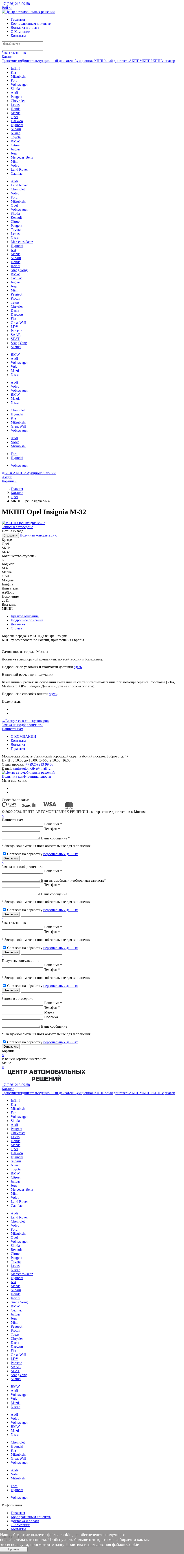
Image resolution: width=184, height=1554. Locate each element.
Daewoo (17, 121)
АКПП (134, 61)
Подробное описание (27, 620)
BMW (15, 141)
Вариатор (167, 61)
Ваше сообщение (54, 894)
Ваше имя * (53, 824)
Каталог (8, 57)
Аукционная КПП (88, 61)
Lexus (15, 105)
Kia (13, 72)
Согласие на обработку (42, 854)
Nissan (15, 133)
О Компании (20, 31)
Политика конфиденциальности (26, 776)
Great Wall (18, 322)
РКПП (155, 61)
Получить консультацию (38, 535)
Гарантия (18, 19)
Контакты (18, 36)
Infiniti (15, 68)
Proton (15, 298)
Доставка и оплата (25, 27)
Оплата (16, 628)
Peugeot (16, 97)
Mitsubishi (18, 76)
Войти (7, 8)
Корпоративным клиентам (31, 23)
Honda (15, 109)
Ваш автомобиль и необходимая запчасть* (73, 880)
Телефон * (52, 829)
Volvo (15, 165)
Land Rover (19, 169)
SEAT (15, 339)
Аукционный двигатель (56, 61)
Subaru (16, 129)
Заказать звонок (14, 53)
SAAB (16, 335)
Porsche (16, 331)
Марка (49, 1012)
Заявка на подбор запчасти (22, 725)
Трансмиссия (12, 61)
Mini (14, 161)
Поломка (51, 1017)
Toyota (16, 137)
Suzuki (16, 347)
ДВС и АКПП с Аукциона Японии (29, 473)
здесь (78, 667)
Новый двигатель (115, 61)
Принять (14, 1549)
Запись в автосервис (17, 527)
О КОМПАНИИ (23, 736)
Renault (16, 217)
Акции (7, 477)
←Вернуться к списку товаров (25, 721)
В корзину (10, 535)
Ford (14, 80)
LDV (14, 327)
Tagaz (15, 302)
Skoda (15, 89)
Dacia (15, 310)
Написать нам (12, 729)
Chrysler (17, 306)
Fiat (13, 318)
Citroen (16, 145)
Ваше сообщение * (55, 838)
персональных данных (60, 854)
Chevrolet (18, 101)
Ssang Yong (19, 270)
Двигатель (30, 61)
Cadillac (16, 173)
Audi (14, 93)
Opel (14, 117)
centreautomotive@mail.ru (31, 768)
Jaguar (15, 149)
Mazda (15, 113)
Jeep (14, 153)
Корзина (9, 481)
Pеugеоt (16, 294)
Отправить (11, 858)
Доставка (18, 624)
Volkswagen (19, 84)
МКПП (145, 61)
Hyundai (17, 125)
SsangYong (19, 343)
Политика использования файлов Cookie (102, 1544)
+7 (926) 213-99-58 (16, 4)
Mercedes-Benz (22, 157)
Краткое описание (25, 616)
